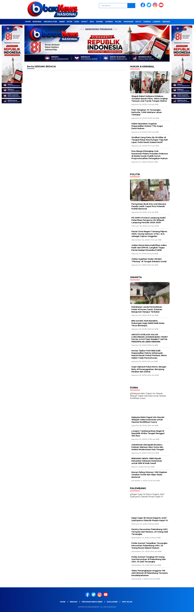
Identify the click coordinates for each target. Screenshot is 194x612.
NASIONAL (37, 22)
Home (27, 22)
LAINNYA (156, 22)
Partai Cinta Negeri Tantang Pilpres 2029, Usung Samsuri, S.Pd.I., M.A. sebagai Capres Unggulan (149, 233)
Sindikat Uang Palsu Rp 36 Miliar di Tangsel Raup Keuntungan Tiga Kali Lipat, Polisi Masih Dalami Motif (149, 139)
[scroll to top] (186, 608)
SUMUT (84, 22)
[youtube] (161, 7)
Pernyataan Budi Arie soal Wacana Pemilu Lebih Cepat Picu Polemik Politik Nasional (148, 206)
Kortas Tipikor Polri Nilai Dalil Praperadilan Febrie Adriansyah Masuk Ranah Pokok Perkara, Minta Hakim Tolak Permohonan (149, 354)
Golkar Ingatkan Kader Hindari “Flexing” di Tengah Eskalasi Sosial (148, 260)
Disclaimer (112, 602)
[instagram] (155, 7)
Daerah (147, 22)
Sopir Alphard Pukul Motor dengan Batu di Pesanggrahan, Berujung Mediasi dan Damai (148, 369)
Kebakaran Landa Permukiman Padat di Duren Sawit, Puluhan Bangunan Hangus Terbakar (146, 309)
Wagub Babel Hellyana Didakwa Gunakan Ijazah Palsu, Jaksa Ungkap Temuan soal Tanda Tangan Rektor (149, 98)
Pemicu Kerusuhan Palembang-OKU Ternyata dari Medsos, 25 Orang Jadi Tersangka (149, 531)
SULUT (138, 22)
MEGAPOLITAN (50, 22)
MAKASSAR (128, 22)
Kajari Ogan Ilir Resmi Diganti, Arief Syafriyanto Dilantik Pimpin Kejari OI (149, 519)
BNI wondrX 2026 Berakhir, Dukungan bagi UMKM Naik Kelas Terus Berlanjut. (147, 323)
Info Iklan (127, 602)
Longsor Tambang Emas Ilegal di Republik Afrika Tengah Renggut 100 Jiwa (148, 433)
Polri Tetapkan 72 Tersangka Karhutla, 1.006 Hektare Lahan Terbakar (146, 112)
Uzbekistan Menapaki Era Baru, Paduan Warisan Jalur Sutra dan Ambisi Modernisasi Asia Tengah (147, 447)
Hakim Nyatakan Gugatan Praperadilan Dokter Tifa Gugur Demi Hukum (147, 126)
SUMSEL (99, 22)
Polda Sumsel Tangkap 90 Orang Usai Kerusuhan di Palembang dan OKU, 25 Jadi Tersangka (148, 559)
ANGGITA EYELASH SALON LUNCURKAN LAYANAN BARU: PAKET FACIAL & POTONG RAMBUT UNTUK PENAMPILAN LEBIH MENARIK (149, 338)
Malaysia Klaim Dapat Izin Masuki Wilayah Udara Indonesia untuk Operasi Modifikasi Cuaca (147, 419)
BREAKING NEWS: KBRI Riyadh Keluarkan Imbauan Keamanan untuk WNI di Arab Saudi (146, 460)
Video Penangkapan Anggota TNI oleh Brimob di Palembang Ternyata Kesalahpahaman (149, 573)
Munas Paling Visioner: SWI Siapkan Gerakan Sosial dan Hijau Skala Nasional (149, 474)
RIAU (92, 22)
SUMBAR (109, 22)
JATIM (69, 22)
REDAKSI (166, 22)
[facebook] (143, 7)
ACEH (76, 22)
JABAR (62, 22)
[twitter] (149, 7)
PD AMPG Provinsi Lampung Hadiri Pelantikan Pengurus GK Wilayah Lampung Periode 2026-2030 (148, 220)
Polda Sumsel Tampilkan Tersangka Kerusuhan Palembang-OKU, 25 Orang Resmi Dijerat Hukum (149, 545)
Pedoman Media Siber (92, 602)
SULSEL (118, 22)
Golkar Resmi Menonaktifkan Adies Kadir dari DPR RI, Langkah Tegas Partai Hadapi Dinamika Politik (149, 247)
